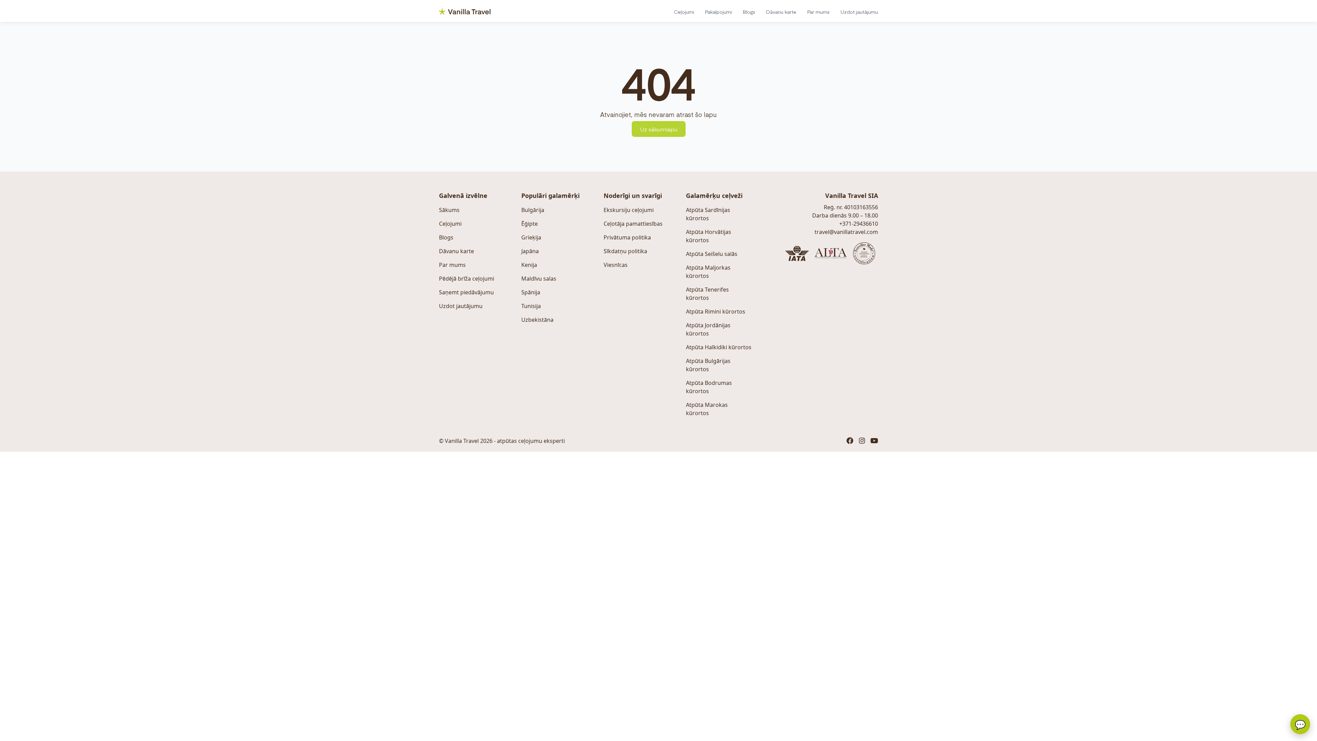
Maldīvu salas (538, 278)
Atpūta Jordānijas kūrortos (708, 329)
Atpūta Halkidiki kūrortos (718, 347)
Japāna (530, 251)
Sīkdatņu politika (625, 251)
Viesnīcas (616, 265)
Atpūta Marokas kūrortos (707, 409)
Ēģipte (529, 223)
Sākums (449, 210)
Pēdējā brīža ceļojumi (466, 278)
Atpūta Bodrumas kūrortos (709, 387)
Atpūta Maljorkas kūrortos (708, 272)
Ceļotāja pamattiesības (633, 223)
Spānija (530, 292)
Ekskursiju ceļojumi (629, 210)
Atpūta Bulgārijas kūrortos (708, 365)
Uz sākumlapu (658, 129)
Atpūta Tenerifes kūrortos (707, 294)
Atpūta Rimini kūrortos (715, 311)
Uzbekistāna (537, 320)
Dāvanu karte (781, 11)
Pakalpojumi (718, 11)
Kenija (529, 265)
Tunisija (531, 306)
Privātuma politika (627, 237)
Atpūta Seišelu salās (711, 254)
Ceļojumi (684, 11)
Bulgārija (532, 210)
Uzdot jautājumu (859, 11)
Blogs (749, 11)
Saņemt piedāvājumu (466, 292)
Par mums (818, 11)
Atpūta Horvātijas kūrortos (708, 236)
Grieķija (531, 237)
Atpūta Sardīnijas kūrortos (708, 214)
